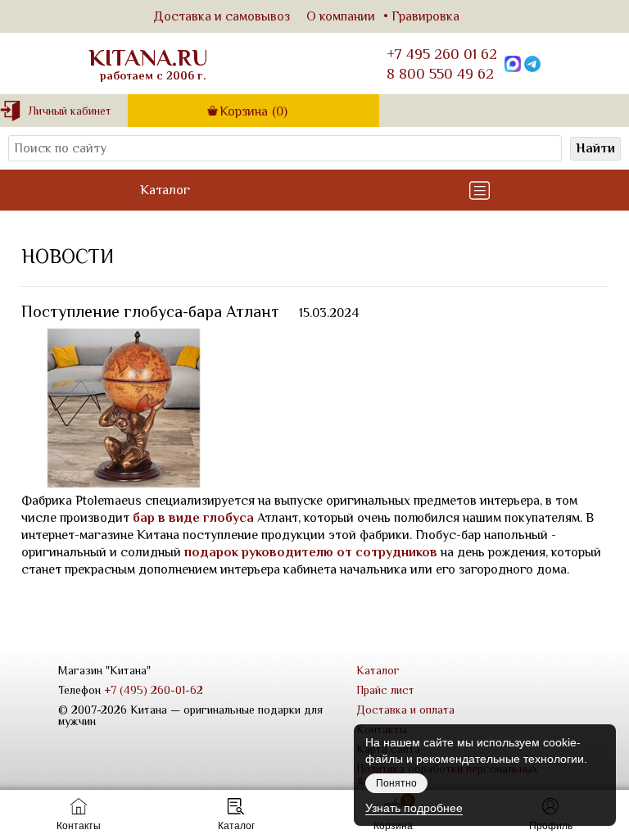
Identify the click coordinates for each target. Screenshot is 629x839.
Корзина (253, 111)
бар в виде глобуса (193, 517)
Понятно (396, 783)
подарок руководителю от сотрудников (310, 552)
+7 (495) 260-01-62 (153, 689)
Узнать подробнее (414, 807)
